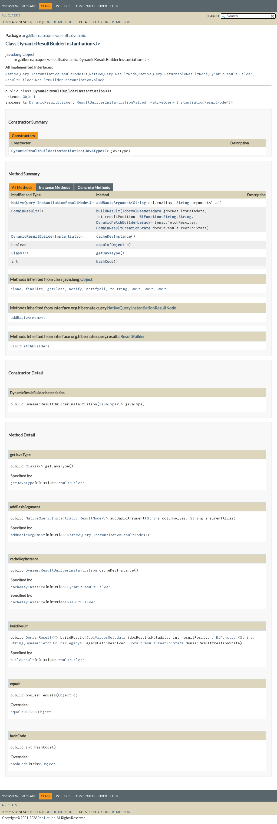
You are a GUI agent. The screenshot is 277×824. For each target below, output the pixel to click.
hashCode (105, 261)
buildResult (108, 211)
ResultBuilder (19, 80)
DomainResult (24, 211)
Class (16, 253)
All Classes (11, 15)
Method (65, 22)
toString (118, 289)
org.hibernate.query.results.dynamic (54, 35)
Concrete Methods (94, 187)
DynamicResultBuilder (231, 74)
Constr (49, 22)
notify (75, 289)
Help (114, 6)
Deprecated (84, 6)
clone (16, 289)
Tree (67, 6)
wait (136, 289)
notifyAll (96, 289)
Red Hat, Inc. (47, 818)
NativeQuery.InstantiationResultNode (43, 74)
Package (29, 6)
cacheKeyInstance (113, 236)
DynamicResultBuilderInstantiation (47, 151)
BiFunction (150, 216)
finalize (34, 289)
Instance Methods (54, 187)
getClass (56, 289)
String (139, 202)
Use (58, 6)
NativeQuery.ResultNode (113, 74)
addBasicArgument (113, 202)
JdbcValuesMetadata (141, 211)
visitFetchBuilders (30, 346)
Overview (10, 6)
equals (102, 244)
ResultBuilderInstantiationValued (69, 80)
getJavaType (108, 253)
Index (102, 6)
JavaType (93, 151)
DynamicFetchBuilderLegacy (123, 222)
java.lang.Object (20, 54)
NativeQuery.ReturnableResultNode (173, 74)
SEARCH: (213, 16)
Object (29, 96)
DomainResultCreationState (123, 228)
